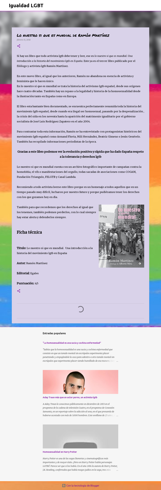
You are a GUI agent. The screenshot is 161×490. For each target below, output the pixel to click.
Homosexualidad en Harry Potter (60, 452)
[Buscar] (48, 5)
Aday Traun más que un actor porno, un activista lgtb (70, 397)
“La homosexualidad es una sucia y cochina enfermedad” (72, 343)
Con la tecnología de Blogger (82, 485)
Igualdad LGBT (26, 5)
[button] (19, 46)
